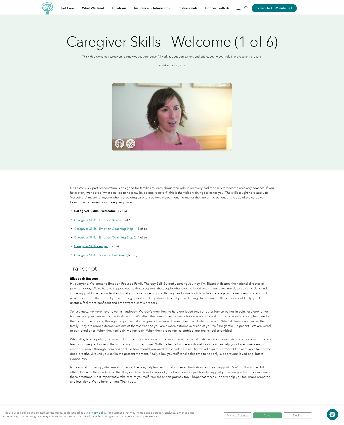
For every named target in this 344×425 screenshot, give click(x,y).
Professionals (187, 8)
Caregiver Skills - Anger (91, 246)
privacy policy (97, 412)
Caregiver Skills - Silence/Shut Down (100, 255)
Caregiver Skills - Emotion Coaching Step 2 (105, 237)
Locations (119, 8)
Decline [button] (298, 415)
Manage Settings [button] (237, 415)
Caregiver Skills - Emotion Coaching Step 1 (105, 229)
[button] (332, 414)
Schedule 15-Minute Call (274, 8)
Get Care (67, 8)
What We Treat (93, 8)
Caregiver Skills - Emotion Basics (97, 220)
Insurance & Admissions (152, 8)
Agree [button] (268, 415)
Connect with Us (217, 8)
